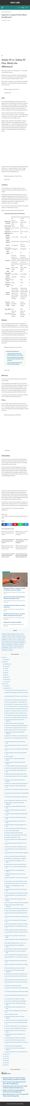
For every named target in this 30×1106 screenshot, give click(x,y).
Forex (23, 636)
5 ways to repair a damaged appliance (14, 1045)
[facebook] (4, 524)
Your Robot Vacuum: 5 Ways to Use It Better (15, 998)
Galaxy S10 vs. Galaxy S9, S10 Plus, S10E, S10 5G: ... (17, 710)
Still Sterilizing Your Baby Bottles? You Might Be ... (16, 858)
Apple (8, 634)
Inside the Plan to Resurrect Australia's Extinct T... (16, 864)
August (6, 666)
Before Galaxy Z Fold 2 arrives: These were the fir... (16, 729)
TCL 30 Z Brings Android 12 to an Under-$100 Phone (17, 706)
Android (4, 634)
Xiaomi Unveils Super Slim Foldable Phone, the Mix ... (17, 954)
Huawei (19, 639)
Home (8, 1103)
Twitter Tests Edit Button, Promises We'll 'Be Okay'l (16, 910)
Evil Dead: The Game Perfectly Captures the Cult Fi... (17, 690)
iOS (23, 639)
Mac (11, 642)
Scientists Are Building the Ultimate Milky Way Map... (17, 725)
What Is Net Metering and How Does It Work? (15, 968)
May (6, 672)
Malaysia (16, 642)
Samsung (16, 644)
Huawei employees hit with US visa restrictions (16, 1037)
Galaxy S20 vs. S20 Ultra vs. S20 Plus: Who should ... (17, 735)
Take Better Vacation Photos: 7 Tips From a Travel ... (17, 883)
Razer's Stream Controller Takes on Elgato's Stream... (17, 768)
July (6, 668)
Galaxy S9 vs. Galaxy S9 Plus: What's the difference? (17, 783)
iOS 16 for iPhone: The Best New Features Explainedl (17, 902)
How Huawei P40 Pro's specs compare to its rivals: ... (17, 704)
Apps (18, 634)
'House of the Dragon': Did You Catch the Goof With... (17, 893)
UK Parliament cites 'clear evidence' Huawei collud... (17, 715)
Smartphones (5, 647)
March (6, 677)
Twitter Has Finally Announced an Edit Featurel (16, 856)
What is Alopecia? (9, 756)
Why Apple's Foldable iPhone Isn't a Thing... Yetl (16, 943)
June (6, 670)
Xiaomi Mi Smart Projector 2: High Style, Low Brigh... (17, 923)
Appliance (13, 634)
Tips (19, 647)
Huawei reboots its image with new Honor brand (16, 727)
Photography (9, 644)
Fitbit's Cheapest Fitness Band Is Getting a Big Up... (17, 929)
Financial (19, 636)
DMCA (22, 1103)
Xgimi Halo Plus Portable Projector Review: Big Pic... (17, 948)
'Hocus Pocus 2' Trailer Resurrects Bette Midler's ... (16, 1001)
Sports (11, 647)
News (3, 644)
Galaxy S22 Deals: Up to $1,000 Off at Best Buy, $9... (17, 1051)
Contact (11, 1103)
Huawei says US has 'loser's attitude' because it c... (16, 828)
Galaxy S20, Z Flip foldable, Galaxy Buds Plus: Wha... (17, 717)
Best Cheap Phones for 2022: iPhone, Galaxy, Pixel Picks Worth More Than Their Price (15, 359)
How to (14, 639)
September (7, 664)
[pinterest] (15, 524)
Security (21, 644)
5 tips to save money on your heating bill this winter (17, 1020)
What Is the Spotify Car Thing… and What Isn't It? (16, 713)
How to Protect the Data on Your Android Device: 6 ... (17, 1026)
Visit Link (15, 2)
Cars (22, 634)
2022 (5, 683)
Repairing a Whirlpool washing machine (14, 832)
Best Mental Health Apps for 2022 (13, 837)
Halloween (4, 639)
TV (22, 647)
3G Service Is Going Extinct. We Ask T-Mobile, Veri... (17, 702)
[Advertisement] (15, 38)
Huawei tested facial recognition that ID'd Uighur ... (17, 774)
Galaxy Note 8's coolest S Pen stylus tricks (15, 723)
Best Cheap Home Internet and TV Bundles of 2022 (17, 973)
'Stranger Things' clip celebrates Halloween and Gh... (17, 699)
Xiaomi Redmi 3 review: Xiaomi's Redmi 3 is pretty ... (17, 881)
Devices (13, 636)
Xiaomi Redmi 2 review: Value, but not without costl (17, 908)
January (6, 659)
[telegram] (25, 524)
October (7, 686)
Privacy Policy (17, 1103)
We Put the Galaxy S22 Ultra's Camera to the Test (16, 800)
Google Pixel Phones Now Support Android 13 (15, 1040)
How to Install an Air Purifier (12, 1014)
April (6, 675)
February (7, 679)
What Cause (4, 649)
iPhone (7, 642)
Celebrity (4, 636)
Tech (15, 647)
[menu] (3, 7)
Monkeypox (22, 642)
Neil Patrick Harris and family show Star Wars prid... (17, 979)
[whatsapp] (20, 524)
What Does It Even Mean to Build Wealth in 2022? (16, 846)
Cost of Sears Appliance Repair (12, 830)
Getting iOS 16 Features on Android (12, 622)
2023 (5, 661)
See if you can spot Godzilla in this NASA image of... (17, 1028)
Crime (9, 636)
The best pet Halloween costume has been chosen (16, 765)
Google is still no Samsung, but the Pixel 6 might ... (16, 835)
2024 (5, 657)
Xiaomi (10, 649)
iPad (3, 642)
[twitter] (9, 524)
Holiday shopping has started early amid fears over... (17, 708)
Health (9, 639)
